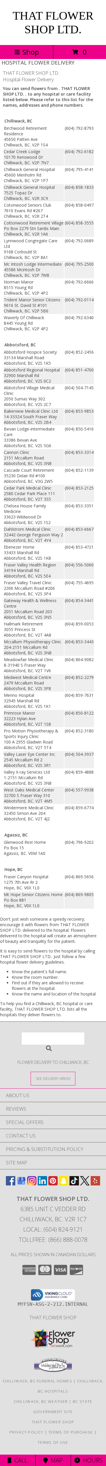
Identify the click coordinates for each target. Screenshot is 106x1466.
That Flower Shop (53, 1317)
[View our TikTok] (74, 1183)
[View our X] (85, 1183)
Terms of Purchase (70, 1432)
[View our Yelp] (95, 1183)
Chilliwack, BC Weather (41, 1401)
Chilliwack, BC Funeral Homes (37, 1381)
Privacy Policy (26, 1432)
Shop (30, 52)
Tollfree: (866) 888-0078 (53, 1240)
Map (55, 1460)
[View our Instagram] (32, 1183)
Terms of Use (53, 1442)
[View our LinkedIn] (42, 1183)
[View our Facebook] (10, 1183)
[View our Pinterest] (53, 1183)
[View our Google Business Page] (21, 1183)
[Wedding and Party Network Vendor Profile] (53, 1370)
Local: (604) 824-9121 (53, 1229)
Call (19, 1460)
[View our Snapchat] (63, 1183)
